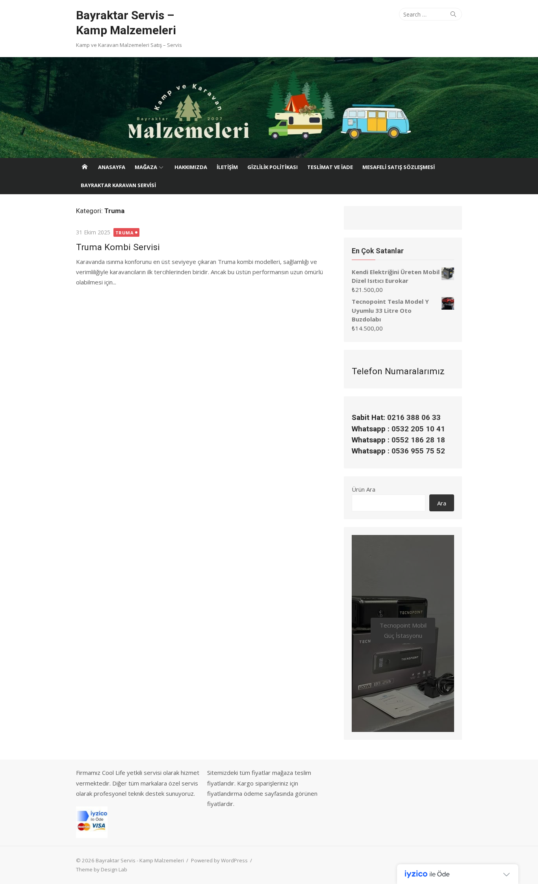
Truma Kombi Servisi (118, 247)
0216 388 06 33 (414, 417)
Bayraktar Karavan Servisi (118, 185)
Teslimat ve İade (330, 167)
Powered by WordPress (219, 860)
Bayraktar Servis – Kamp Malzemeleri (126, 22)
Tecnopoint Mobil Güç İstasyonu (403, 630)
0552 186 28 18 (418, 440)
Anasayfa (111, 167)
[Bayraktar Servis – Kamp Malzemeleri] (269, 107)
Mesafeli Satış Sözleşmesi (398, 167)
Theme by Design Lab (101, 869)
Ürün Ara (363, 489)
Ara (441, 503)
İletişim (227, 167)
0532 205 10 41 (418, 429)
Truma (124, 233)
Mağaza (146, 167)
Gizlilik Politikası (272, 167)
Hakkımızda (190, 167)
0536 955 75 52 (418, 451)
